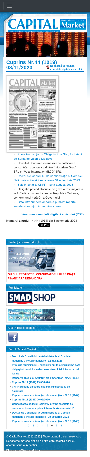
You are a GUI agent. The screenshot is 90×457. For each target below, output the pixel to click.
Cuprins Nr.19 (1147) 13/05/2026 (31, 382)
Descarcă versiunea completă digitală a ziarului (66, 67)
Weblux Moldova (31, 450)
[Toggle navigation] (9, 6)
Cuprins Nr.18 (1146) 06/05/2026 (31, 399)
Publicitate (15, 287)
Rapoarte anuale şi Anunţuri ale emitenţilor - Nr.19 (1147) (45, 395)
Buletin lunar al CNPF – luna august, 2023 (45, 184)
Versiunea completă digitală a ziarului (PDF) (53, 214)
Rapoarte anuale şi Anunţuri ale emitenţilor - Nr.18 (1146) (45, 421)
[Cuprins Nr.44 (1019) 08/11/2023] (32, 113)
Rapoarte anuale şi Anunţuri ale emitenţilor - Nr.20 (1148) (45, 378)
